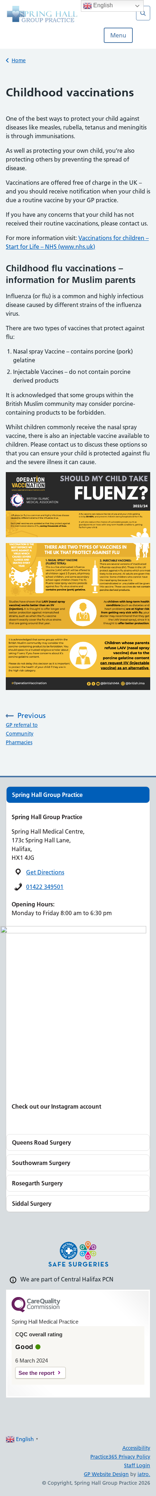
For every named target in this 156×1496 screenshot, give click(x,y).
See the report (36, 1373)
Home (19, 60)
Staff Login (137, 1465)
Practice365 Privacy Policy (120, 1456)
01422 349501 (44, 886)
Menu (118, 35)
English (102, 5)
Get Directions (45, 872)
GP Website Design (106, 1474)
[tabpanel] (78, 794)
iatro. (143, 1474)
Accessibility (136, 1448)
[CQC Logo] (36, 1310)
